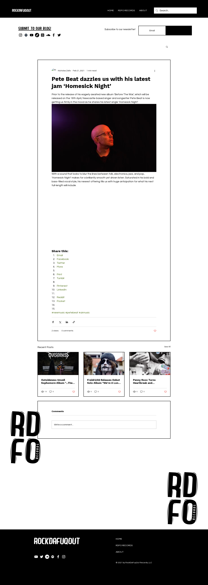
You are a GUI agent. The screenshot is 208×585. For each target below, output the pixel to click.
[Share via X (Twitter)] (60, 322)
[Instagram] (20, 35)
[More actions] (154, 70)
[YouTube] (31, 35)
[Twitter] (59, 35)
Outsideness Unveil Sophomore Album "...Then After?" (57, 381)
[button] (167, 47)
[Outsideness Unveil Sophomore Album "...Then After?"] (58, 363)
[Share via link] (73, 322)
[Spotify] (26, 35)
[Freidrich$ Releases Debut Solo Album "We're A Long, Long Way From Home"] (104, 363)
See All (167, 347)
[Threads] (42, 35)
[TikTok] (37, 35)
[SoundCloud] (48, 35)
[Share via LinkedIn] (67, 322)
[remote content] (104, 222)
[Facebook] (54, 35)
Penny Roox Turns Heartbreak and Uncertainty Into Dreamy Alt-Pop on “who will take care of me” (149, 381)
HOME (119, 539)
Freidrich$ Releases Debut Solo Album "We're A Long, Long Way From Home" (103, 381)
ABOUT (120, 552)
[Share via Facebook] (53, 322)
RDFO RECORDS (124, 545)
